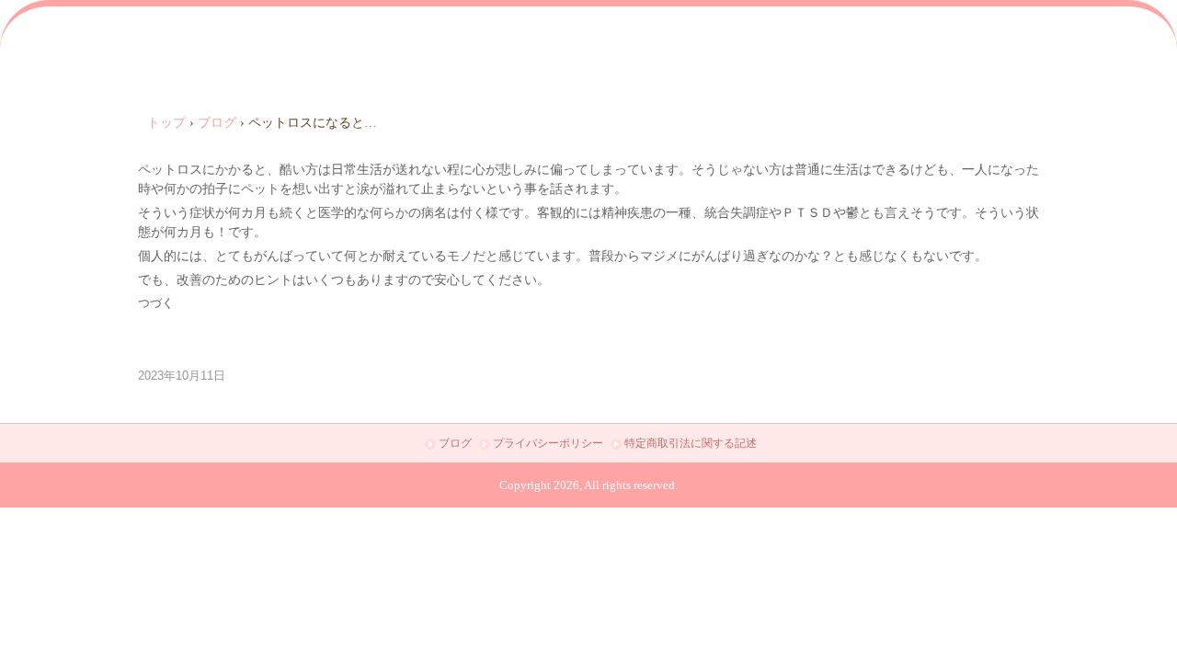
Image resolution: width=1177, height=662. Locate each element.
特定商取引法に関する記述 (690, 443)
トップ (166, 123)
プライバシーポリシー (548, 443)
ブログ (217, 123)
